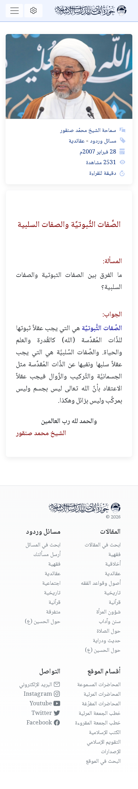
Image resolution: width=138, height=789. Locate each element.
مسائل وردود (102, 141)
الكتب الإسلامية (105, 733)
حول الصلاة (109, 631)
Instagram (38, 694)
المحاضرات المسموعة (99, 685)
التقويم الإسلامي (104, 742)
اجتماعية (51, 583)
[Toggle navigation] (14, 10)
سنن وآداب (110, 622)
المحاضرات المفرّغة (101, 704)
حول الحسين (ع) (103, 650)
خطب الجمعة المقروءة (98, 723)
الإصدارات (111, 752)
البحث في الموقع (103, 761)
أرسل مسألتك (47, 555)
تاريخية (112, 593)
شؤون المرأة (108, 612)
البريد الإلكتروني (36, 685)
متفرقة (53, 612)
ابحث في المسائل (43, 545)
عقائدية (77, 141)
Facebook (40, 723)
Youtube (41, 704)
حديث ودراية (107, 641)
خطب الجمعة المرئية (100, 713)
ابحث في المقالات (103, 545)
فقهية (114, 555)
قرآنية (115, 602)
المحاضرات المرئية (102, 694)
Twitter (42, 713)
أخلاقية (113, 564)
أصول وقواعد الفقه (101, 583)
